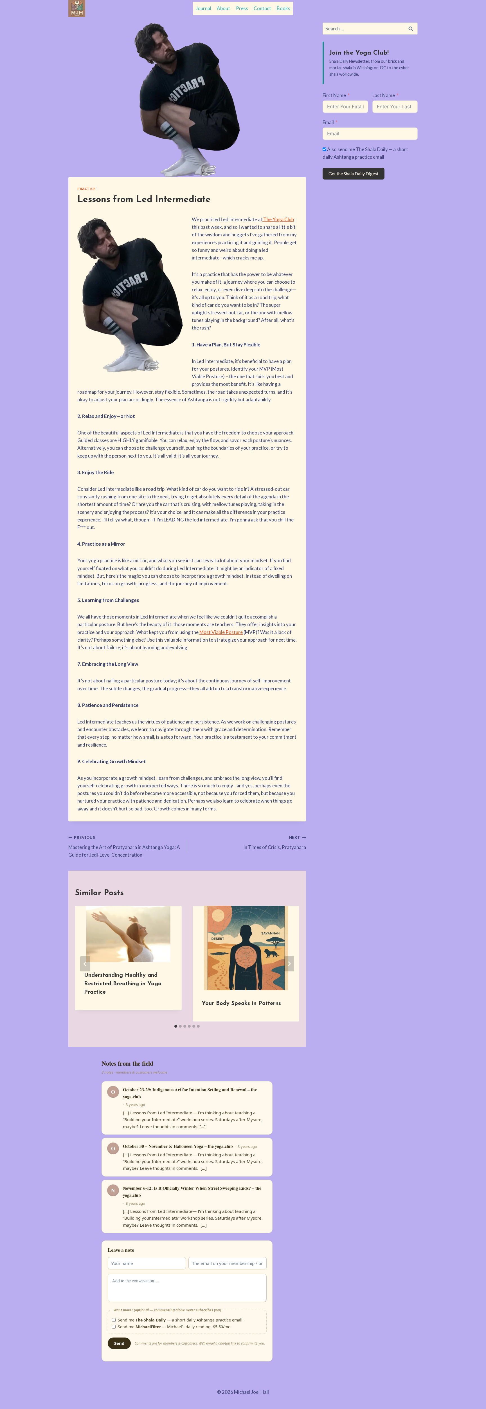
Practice (86, 189)
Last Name (383, 95)
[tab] (175, 1026)
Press (242, 8)
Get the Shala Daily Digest (353, 173)
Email (328, 122)
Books (283, 8)
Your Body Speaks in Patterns (241, 1003)
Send (119, 1343)
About (223, 8)
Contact (262, 8)
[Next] (289, 963)
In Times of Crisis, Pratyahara (274, 842)
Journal (203, 8)
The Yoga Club (278, 219)
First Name (334, 95)
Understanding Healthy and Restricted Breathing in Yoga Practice (122, 984)
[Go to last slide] (85, 963)
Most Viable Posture (221, 632)
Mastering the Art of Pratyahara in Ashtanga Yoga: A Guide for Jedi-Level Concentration (124, 846)
